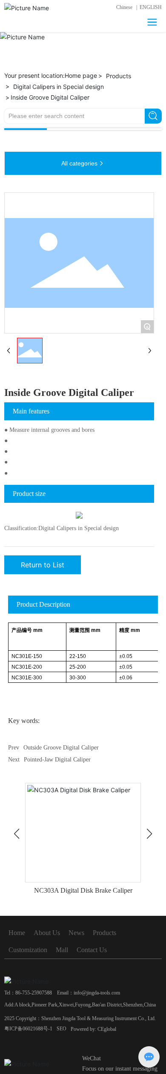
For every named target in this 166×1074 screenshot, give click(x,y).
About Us (47, 932)
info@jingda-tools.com (97, 993)
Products (118, 76)
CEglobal (106, 1029)
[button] (16, 833)
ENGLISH (151, 7)
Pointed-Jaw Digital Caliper (57, 759)
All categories (79, 163)
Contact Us (92, 949)
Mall (62, 949)
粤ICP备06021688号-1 (28, 1029)
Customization (28, 949)
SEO (61, 1029)
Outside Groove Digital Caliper (61, 747)
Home (17, 932)
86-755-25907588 (33, 993)
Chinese (124, 7)
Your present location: (50, 75)
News (76, 932)
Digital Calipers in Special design (58, 86)
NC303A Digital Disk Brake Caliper (83, 890)
